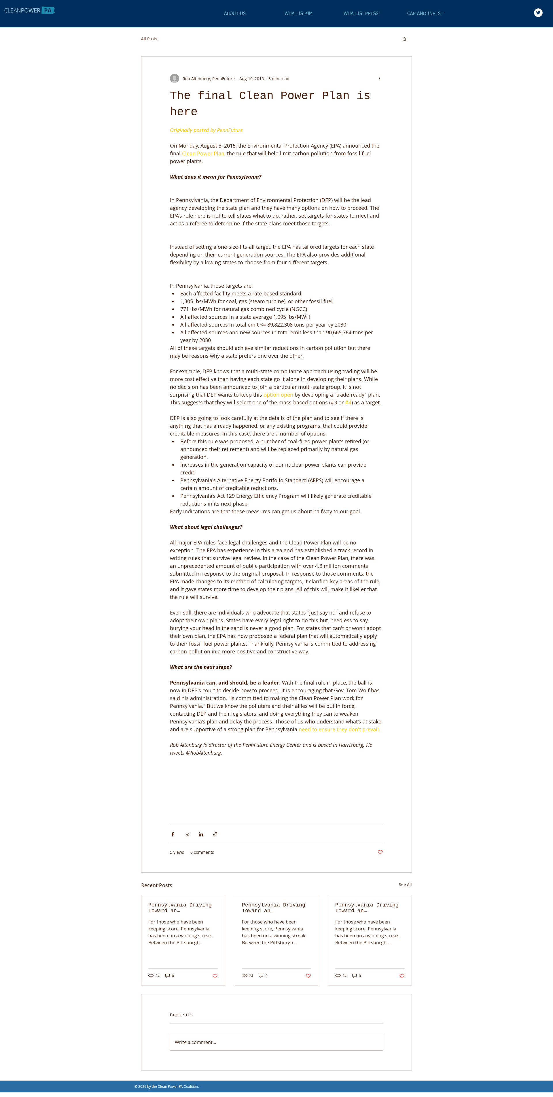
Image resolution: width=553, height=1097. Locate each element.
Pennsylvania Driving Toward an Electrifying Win (180, 908)
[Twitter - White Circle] (538, 12)
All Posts (149, 39)
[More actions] (379, 78)
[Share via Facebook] (172, 834)
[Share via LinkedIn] (201, 834)
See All (405, 884)
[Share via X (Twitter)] (187, 834)
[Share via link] (215, 834)
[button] (404, 39)
